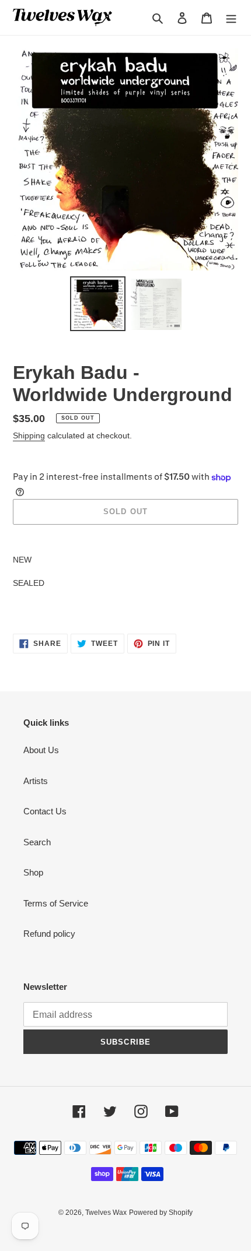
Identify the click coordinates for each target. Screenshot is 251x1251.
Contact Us (45, 811)
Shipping (29, 435)
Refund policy (49, 934)
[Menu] (231, 17)
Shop (33, 872)
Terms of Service (55, 903)
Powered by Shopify (161, 1212)
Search (37, 842)
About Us (41, 750)
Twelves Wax (106, 1212)
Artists (35, 781)
